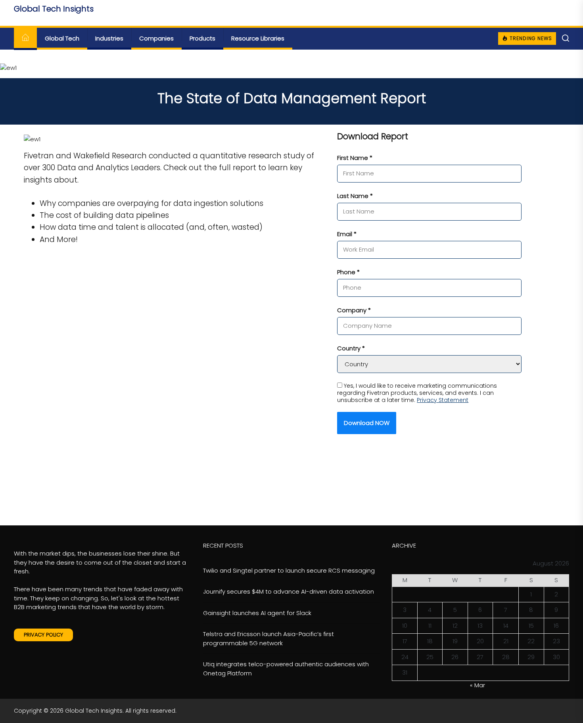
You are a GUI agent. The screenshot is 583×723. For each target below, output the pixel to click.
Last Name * (355, 196)
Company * (354, 310)
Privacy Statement (442, 400)
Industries (109, 38)
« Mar (477, 685)
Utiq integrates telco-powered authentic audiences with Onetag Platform (286, 668)
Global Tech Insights (54, 8)
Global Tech (62, 38)
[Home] (25, 39)
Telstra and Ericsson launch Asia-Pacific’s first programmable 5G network (268, 638)
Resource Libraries (257, 38)
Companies (156, 38)
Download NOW (366, 423)
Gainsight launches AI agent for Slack (257, 613)
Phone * (348, 272)
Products (202, 38)
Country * (351, 348)
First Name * (354, 158)
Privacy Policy (43, 634)
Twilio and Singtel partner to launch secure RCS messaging (289, 570)
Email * (347, 234)
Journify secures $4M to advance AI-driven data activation (288, 591)
